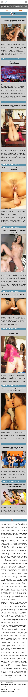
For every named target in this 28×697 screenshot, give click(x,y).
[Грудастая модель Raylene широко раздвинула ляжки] (13, 355)
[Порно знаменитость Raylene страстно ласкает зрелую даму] (13, 412)
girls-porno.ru (11, 689)
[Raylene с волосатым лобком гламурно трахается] (13, 191)
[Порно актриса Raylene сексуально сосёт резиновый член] (13, 307)
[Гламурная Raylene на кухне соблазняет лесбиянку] (13, 254)
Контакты (14, 681)
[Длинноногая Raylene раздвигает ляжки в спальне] (13, 128)
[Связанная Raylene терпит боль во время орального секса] (13, 75)
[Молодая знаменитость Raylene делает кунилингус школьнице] (13, 498)
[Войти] (6, 2)
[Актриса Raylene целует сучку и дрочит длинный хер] (13, 460)
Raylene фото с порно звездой (11, 58)
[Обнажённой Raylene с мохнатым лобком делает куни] (13, 33)
